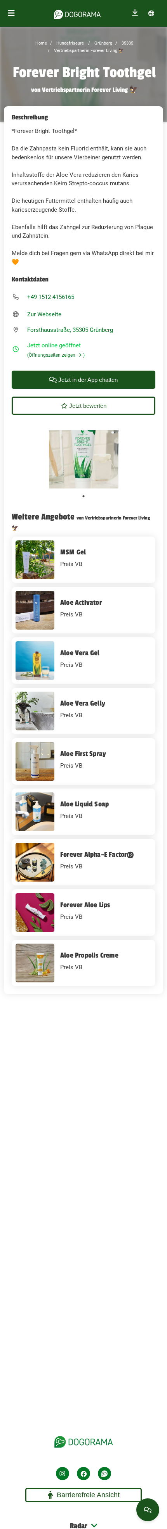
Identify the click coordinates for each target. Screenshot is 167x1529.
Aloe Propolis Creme (89, 955)
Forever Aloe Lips (85, 905)
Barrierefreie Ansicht (88, 1495)
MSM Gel (73, 552)
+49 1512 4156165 (50, 296)
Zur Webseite (44, 314)
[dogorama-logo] (77, 13)
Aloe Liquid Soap (84, 804)
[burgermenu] (11, 13)
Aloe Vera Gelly (82, 703)
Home (41, 43)
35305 (126, 43)
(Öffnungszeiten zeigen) (56, 355)
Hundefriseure (69, 43)
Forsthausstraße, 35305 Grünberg (70, 329)
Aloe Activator (81, 602)
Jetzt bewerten (87, 405)
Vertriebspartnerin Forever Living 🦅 (88, 50)
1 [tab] (83, 496)
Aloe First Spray (83, 754)
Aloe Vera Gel (80, 653)
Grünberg (102, 43)
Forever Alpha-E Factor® (97, 854)
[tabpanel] (84, 459)
